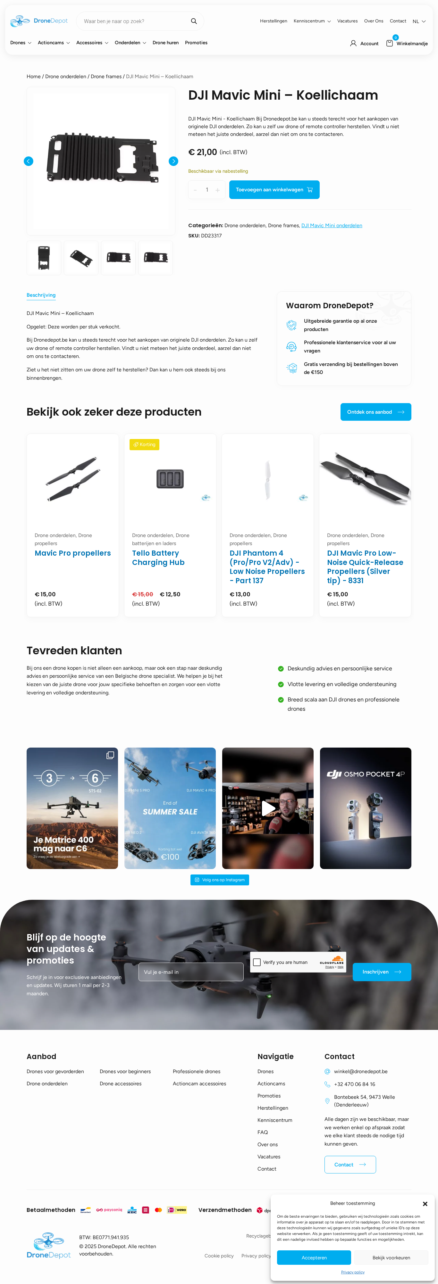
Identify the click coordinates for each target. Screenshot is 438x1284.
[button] (425, 1203)
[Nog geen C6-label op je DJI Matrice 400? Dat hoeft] (72, 808)
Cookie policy (219, 1256)
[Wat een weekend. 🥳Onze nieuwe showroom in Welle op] (268, 808)
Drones (17, 43)
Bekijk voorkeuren (391, 1258)
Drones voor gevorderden (55, 1071)
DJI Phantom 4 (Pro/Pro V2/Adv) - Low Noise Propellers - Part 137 (267, 567)
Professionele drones (196, 1071)
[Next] (173, 161)
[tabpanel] (73, 525)
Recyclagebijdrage (266, 1236)
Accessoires (89, 43)
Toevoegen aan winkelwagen (269, 189)
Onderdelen (127, 43)
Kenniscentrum (309, 21)
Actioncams (51, 43)
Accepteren (314, 1258)
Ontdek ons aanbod (369, 412)
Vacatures (347, 21)
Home (34, 76)
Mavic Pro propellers (73, 553)
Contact (398, 21)
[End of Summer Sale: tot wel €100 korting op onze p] (170, 808)
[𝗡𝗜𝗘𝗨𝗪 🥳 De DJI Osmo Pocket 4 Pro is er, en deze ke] (365, 808)
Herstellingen (273, 21)
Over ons (373, 21)
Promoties (196, 43)
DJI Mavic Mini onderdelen (331, 225)
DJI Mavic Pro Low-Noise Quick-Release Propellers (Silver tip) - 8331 (365, 567)
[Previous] (28, 161)
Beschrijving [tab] (41, 295)
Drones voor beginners (125, 1071)
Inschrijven (376, 972)
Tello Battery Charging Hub (158, 557)
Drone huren (166, 43)
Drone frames (106, 76)
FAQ (262, 1132)
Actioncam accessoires (199, 1084)
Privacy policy (353, 1272)
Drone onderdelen (65, 76)
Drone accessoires (120, 1084)
